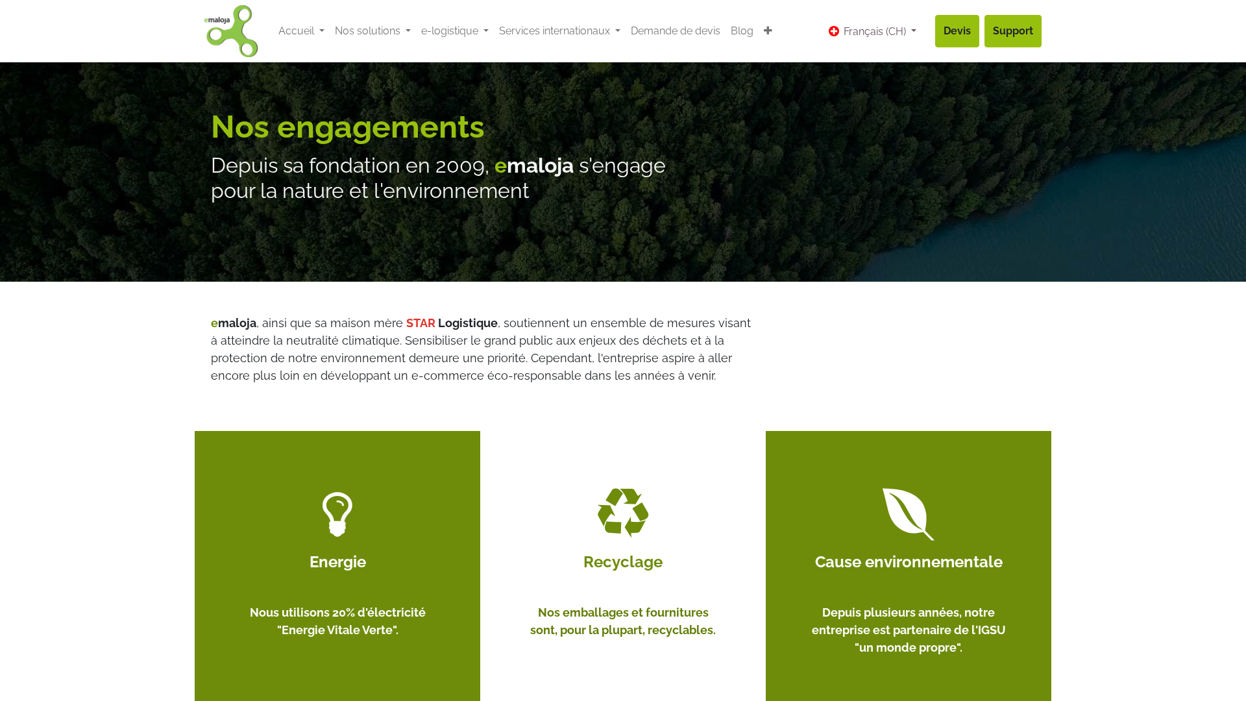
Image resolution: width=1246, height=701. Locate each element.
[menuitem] (676, 31)
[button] (768, 31)
